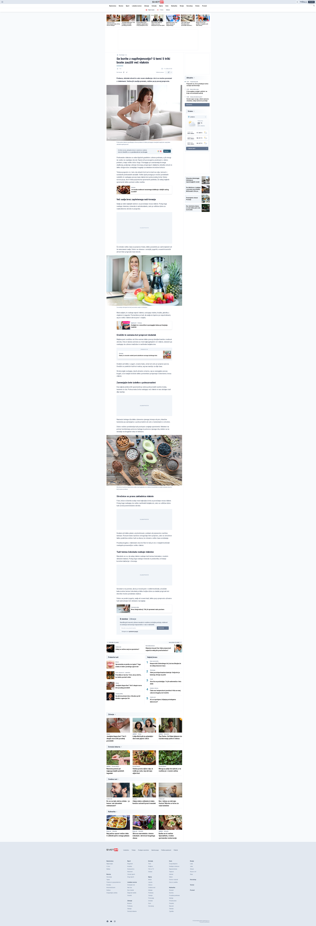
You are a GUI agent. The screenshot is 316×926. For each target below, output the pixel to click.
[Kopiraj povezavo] (126, 72)
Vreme (190, 111)
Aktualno (189, 78)
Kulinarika (111, 811)
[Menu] (2, 2)
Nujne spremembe (154, 661)
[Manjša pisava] (166, 72)
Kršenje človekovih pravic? (196, 96)
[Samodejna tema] (297, 2)
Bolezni (117, 662)
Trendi (151, 679)
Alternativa (166, 734)
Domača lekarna (114, 747)
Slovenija (121, 353)
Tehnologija (152, 670)
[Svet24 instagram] (114, 921)
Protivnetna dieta (135, 607)
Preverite (135, 798)
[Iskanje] (314, 5)
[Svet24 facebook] (107, 921)
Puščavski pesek (194, 81)
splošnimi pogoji (133, 631)
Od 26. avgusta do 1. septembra (122, 672)
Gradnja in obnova (154, 688)
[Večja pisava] (171, 72)
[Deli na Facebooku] (123, 72)
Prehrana (133, 187)
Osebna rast (118, 646)
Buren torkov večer (194, 89)
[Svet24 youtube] (111, 921)
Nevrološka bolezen (150, 645)
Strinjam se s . (130, 631)
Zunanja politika (119, 693)
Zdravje (117, 683)
